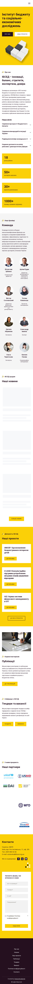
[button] (7, 34)
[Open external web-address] (8, 776)
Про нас (16, 949)
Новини (16, 952)
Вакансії (16, 965)
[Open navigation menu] (29, 3)
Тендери (16, 962)
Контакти (16, 972)
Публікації (16, 959)
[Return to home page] (9, 3)
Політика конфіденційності (16, 968)
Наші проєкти (16, 955)
